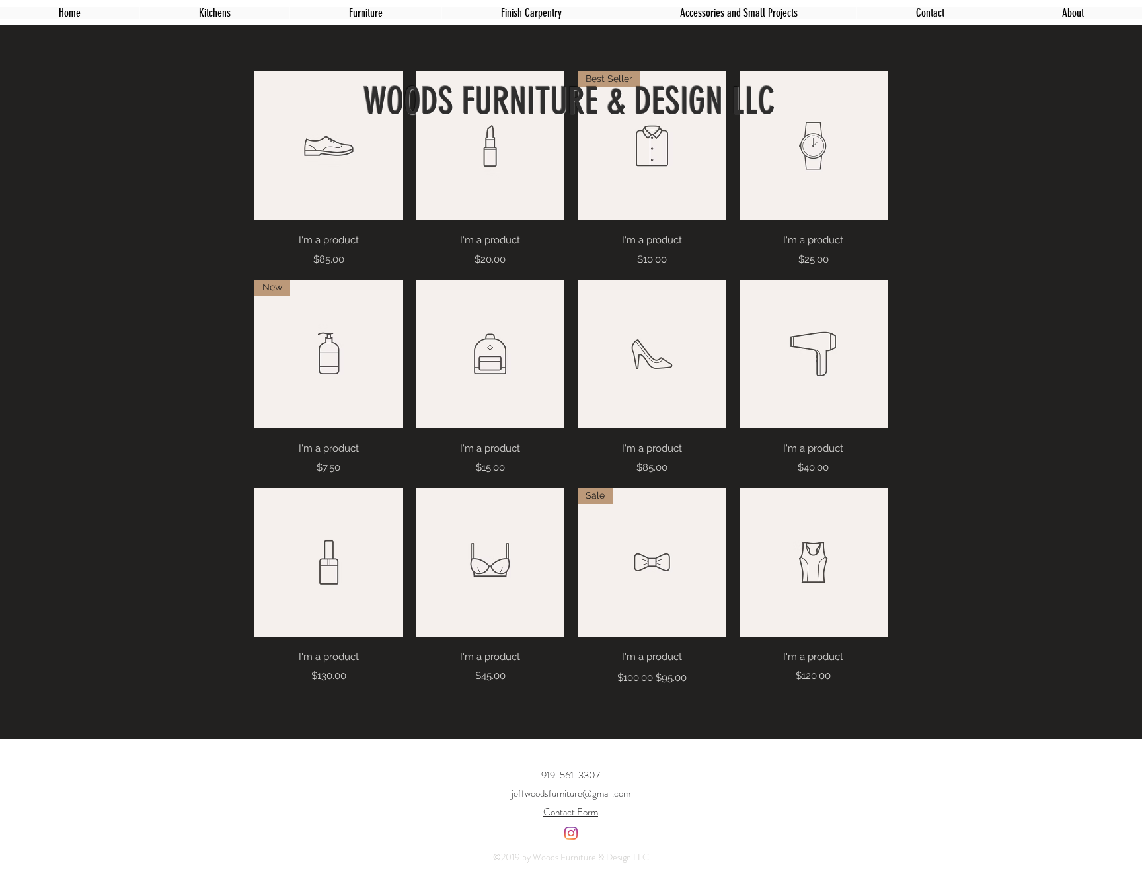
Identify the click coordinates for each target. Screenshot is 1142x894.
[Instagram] (571, 833)
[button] (365, 13)
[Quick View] (328, 145)
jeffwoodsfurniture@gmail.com (571, 793)
